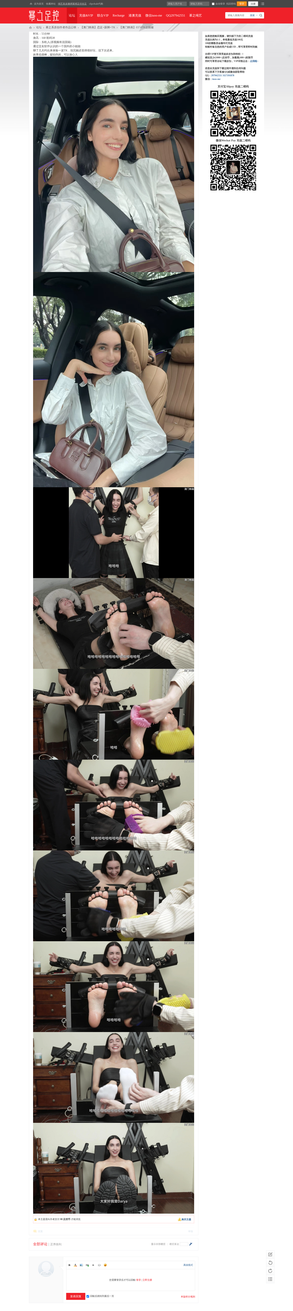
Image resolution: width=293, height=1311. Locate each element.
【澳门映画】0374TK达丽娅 (136, 27)
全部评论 (40, 1244)
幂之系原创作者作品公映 (61, 27)
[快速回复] (270, 1254)
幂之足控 (30, 27)
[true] (261, 15)
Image (81, 1265)
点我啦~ (254, 61)
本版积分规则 (188, 1296)
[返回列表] (270, 1279)
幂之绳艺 (195, 15)
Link (87, 1265)
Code (99, 1265)
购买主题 (186, 1219)
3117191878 (228, 75)
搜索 (252, 15)
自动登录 (220, 3)
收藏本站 (51, 3)
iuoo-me (216, 79)
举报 (190, 1231)
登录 (138, 1280)
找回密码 (231, 3)
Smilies (105, 1265)
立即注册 (147, 1280)
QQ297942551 (175, 15)
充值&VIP (86, 15)
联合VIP (103, 15)
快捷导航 (262, 4)
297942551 (216, 75)
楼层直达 (174, 1244)
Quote (93, 1265)
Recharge (119, 15)
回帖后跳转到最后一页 (102, 1296)
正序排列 (55, 1244)
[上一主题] (270, 1263)
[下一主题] (270, 1271)
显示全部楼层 (158, 1244)
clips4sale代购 (96, 3)
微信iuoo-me (153, 15)
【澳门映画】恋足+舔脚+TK (97, 27)
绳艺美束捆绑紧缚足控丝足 (72, 3)
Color (75, 1265)
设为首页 (39, 3)
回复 (40, 1231)
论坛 (72, 15)
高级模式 (188, 1265)
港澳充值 (135, 15)
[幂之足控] (31, 4)
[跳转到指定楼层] (190, 1243)
